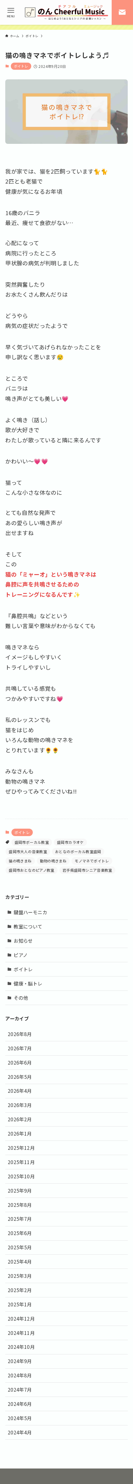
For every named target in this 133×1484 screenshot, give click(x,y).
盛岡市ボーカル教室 (32, 842)
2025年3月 (20, 1275)
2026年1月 (20, 1133)
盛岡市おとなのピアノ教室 (31, 870)
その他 (21, 997)
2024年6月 (20, 1403)
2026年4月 (20, 1090)
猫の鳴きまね (20, 860)
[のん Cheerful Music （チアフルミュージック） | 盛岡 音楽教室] (66, 12)
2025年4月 (20, 1261)
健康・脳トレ (28, 983)
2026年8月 (20, 1033)
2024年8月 (20, 1375)
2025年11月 (21, 1161)
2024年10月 (21, 1346)
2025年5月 (20, 1247)
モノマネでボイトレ (92, 860)
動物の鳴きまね (53, 860)
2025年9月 (20, 1190)
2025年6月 (20, 1232)
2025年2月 (20, 1290)
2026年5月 (20, 1076)
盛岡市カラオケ (70, 842)
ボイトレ (21, 66)
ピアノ (21, 954)
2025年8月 (20, 1204)
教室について (28, 926)
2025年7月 (20, 1218)
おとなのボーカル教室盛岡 (78, 851)
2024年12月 (21, 1318)
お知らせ (23, 940)
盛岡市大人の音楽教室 (28, 851)
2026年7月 (20, 1048)
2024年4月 (20, 1432)
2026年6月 (20, 1062)
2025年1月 (20, 1304)
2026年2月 (20, 1119)
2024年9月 (20, 1361)
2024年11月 (21, 1332)
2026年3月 (20, 1104)
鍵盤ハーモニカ (30, 912)
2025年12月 (21, 1147)
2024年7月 (20, 1389)
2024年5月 (20, 1418)
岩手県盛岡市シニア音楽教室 (87, 870)
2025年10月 (21, 1176)
